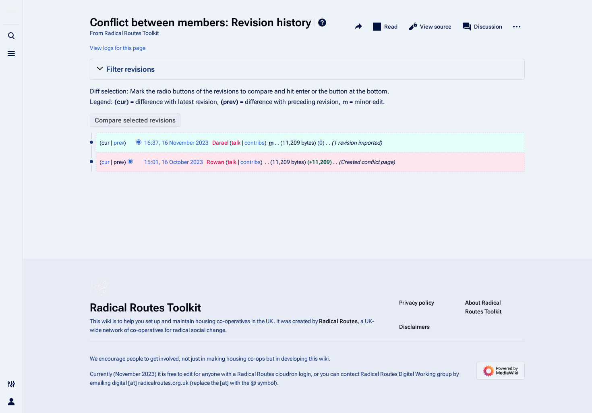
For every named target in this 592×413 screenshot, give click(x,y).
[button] (307, 69)
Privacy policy (416, 302)
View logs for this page (117, 48)
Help (322, 23)
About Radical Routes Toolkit (483, 307)
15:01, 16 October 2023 (173, 162)
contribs (254, 142)
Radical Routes (338, 321)
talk (236, 142)
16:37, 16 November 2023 (176, 142)
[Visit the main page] (11, 13)
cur (105, 162)
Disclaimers (414, 327)
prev (119, 142)
